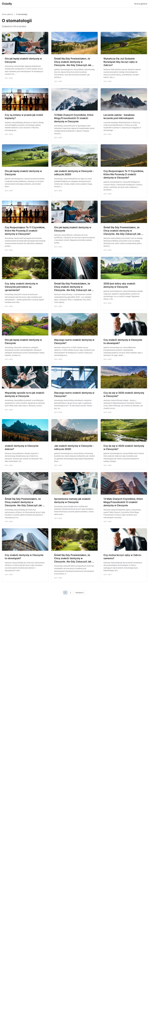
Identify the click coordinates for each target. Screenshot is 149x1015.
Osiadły (7, 3)
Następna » (80, 592)
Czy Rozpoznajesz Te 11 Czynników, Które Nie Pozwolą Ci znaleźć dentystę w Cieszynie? (123, 174)
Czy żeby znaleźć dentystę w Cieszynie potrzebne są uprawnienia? (21, 286)
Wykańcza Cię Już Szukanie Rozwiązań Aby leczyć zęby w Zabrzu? (120, 62)
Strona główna (140, 4)
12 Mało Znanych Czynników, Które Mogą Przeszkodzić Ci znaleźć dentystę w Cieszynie (73, 118)
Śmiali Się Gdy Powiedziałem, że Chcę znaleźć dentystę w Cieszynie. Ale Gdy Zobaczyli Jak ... (74, 62)
